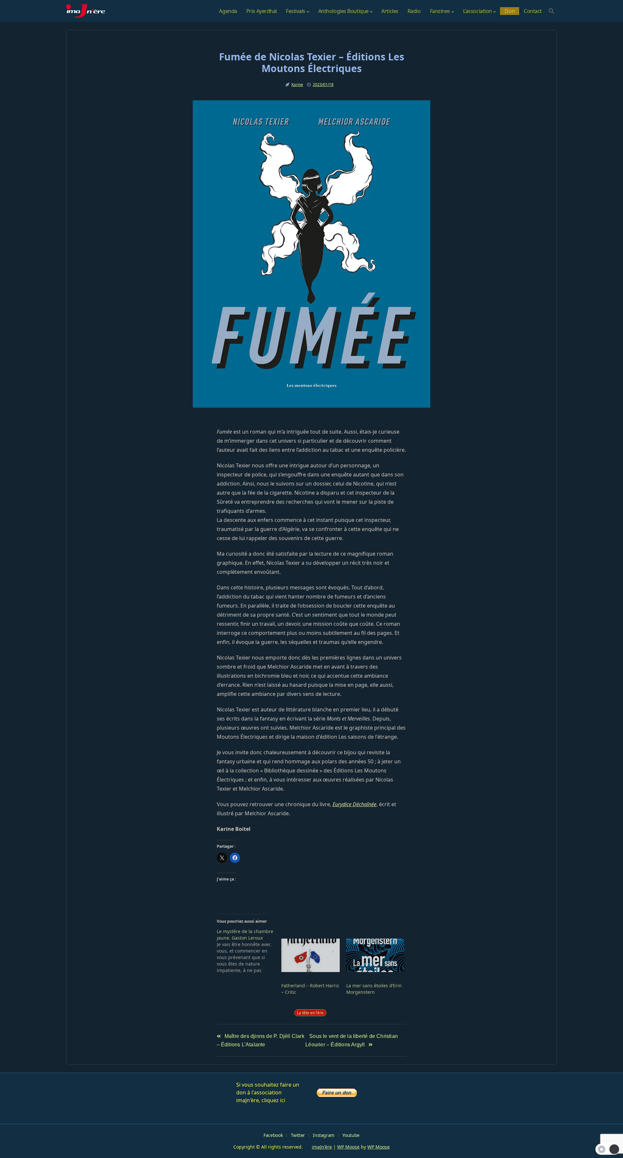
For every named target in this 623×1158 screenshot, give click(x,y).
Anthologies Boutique (343, 11)
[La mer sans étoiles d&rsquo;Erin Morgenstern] (375, 955)
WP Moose (348, 1147)
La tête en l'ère (310, 1013)
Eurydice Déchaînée (354, 804)
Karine (297, 84)
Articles (389, 11)
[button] (551, 11)
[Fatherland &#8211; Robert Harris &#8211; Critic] (310, 955)
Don (510, 11)
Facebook (273, 1135)
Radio (414, 11)
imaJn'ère (322, 1147)
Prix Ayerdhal (261, 11)
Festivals (295, 11)
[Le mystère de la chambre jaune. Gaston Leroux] (249, 951)
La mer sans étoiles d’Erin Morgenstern (374, 988)
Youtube (350, 1135)
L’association (477, 11)
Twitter (298, 1135)
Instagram (324, 1135)
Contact (533, 11)
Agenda (228, 11)
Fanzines (440, 11)
